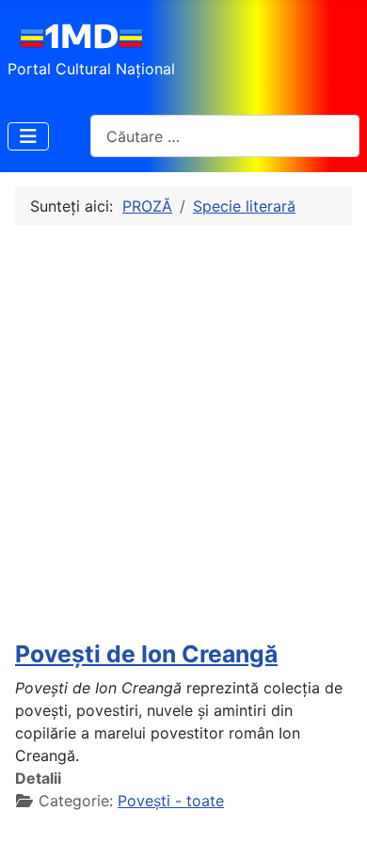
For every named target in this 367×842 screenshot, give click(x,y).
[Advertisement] (183, 432)
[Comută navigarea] (28, 136)
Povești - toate (171, 800)
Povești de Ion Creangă (146, 654)
